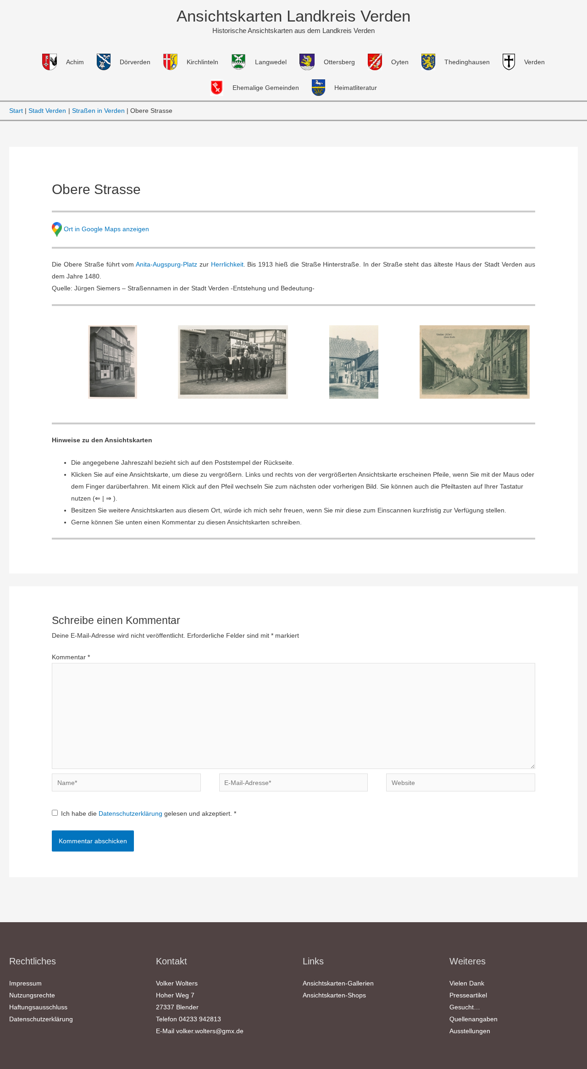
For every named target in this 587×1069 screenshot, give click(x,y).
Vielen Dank (466, 983)
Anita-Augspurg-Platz (166, 264)
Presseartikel (468, 995)
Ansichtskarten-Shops (334, 995)
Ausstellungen (469, 1031)
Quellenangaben (473, 1019)
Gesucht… (464, 1007)
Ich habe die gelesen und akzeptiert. (148, 813)
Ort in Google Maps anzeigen (106, 228)
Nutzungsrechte (32, 995)
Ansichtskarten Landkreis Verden (293, 16)
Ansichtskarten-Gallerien (338, 983)
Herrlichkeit (227, 264)
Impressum (25, 983)
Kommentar (71, 657)
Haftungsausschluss (38, 1007)
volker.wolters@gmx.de (210, 1031)
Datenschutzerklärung (131, 813)
